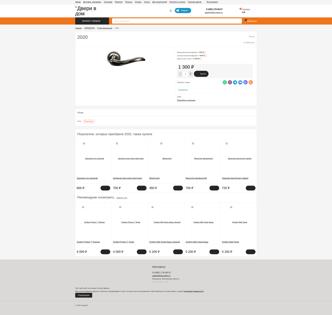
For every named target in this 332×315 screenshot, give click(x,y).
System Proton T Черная (88, 242)
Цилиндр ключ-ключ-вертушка (127, 178)
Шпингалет (154, 178)
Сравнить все (121, 198)
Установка (108, 2)
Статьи (147, 2)
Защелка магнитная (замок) (235, 178)
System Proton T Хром (123, 242)
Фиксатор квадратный (196, 178)
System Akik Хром (230, 242)
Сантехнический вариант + (191, 56)
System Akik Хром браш (197, 242)
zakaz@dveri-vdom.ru (214, 12)
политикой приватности (194, 291)
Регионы (128, 2)
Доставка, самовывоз (92, 2)
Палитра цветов (194, 2)
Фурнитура (89, 121)
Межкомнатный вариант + (190, 52)
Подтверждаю (84, 295)
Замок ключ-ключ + (188, 59)
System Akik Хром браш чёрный (164, 242)
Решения (119, 2)
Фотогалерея (212, 2)
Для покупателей (159, 2)
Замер (78, 2)
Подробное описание (186, 100)
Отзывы (138, 2)
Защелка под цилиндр (87, 178)
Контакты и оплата (177, 2)
